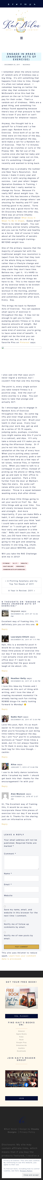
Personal (20, 566)
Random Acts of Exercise (14, 569)
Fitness (6, 563)
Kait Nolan (8, 566)
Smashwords (21, 1045)
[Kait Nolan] (21, 21)
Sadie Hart (16, 717)
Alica (13, 764)
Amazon (21, 1031)
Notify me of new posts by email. (18, 937)
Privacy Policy (27, 1132)
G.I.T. (15, 563)
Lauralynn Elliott (20, 637)
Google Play (21, 1042)
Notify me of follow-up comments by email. (16, 925)
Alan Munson (18, 794)
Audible (21, 1048)
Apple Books (21, 1034)
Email (8, 884)
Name (8, 873)
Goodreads (21, 1051)
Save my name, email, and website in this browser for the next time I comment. (21, 912)
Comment (10, 853)
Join (21, 1098)
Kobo (21, 1037)
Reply (5, 629)
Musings (26, 64)
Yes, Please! (21, 1016)
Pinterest (25, 342)
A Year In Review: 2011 (20, 590)
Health (24, 563)
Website (8, 895)
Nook (21, 1039)
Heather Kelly (18, 678)
